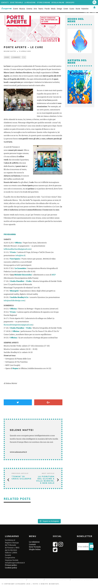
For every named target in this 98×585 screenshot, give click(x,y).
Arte (35, 9)
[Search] (94, 2)
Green (65, 9)
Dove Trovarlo (16, 2)
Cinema (29, 9)
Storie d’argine (43, 2)
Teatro (40, 9)
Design (59, 9)
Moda (53, 9)
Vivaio (13, 312)
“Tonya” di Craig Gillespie (21, 477)
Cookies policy (11, 567)
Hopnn (15, 368)
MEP (54, 274)
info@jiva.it (20, 255)
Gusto (71, 9)
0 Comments (16, 57)
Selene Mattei (10, 51)
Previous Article (20, 473)
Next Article (48, 473)
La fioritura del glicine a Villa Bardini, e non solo (45, 479)
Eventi (15, 9)
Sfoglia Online (57, 2)
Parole (47, 9)
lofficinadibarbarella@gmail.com (17, 249)
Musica (22, 9)
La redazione (29, 2)
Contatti (5, 2)
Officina (18, 242)
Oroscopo (70, 2)
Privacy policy (11, 565)
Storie (78, 9)
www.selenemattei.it (18, 452)
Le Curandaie (20, 268)
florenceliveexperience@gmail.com (18, 324)
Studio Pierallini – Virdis (20, 281)
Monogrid (14, 291)
